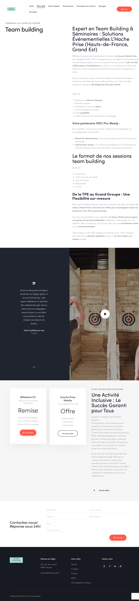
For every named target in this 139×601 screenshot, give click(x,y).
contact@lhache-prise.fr (50, 573)
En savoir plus (28, 432)
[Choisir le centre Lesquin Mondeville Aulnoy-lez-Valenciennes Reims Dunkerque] (66, 530)
